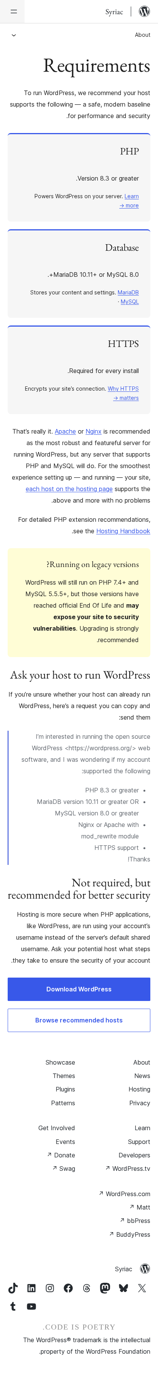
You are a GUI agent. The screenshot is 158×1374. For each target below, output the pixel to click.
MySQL (130, 301)
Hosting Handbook (123, 531)
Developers (134, 1155)
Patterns (63, 1103)
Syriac (123, 1269)
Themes (64, 1076)
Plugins (65, 1089)
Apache (65, 431)
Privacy (139, 1103)
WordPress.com (124, 1194)
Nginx (94, 431)
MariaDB (128, 292)
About (142, 34)
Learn (142, 1128)
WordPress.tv (127, 1168)
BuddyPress (129, 1234)
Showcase (60, 1062)
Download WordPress (79, 989)
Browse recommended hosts (79, 1020)
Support (139, 1142)
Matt (139, 1207)
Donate (60, 1155)
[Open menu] (12, 11)
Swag (63, 1168)
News (142, 1076)
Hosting (139, 1089)
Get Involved (56, 1128)
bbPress (134, 1220)
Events (65, 1142)
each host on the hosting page (69, 489)
